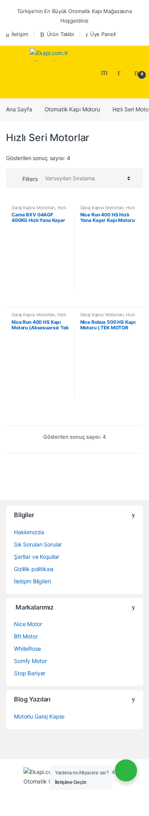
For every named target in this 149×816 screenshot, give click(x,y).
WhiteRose (27, 648)
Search (105, 72)
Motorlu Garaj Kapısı (39, 716)
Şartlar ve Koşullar (36, 556)
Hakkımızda (29, 532)
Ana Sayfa (19, 109)
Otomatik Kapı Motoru (72, 109)
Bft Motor (26, 636)
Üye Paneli (103, 34)
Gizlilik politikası (33, 569)
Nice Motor (28, 624)
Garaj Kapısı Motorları (33, 207)
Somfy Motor (30, 660)
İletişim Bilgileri (32, 581)
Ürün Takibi (60, 34)
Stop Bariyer (29, 673)
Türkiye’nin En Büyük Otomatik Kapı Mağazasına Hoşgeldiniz (74, 16)
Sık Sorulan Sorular (38, 544)
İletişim (20, 34)
